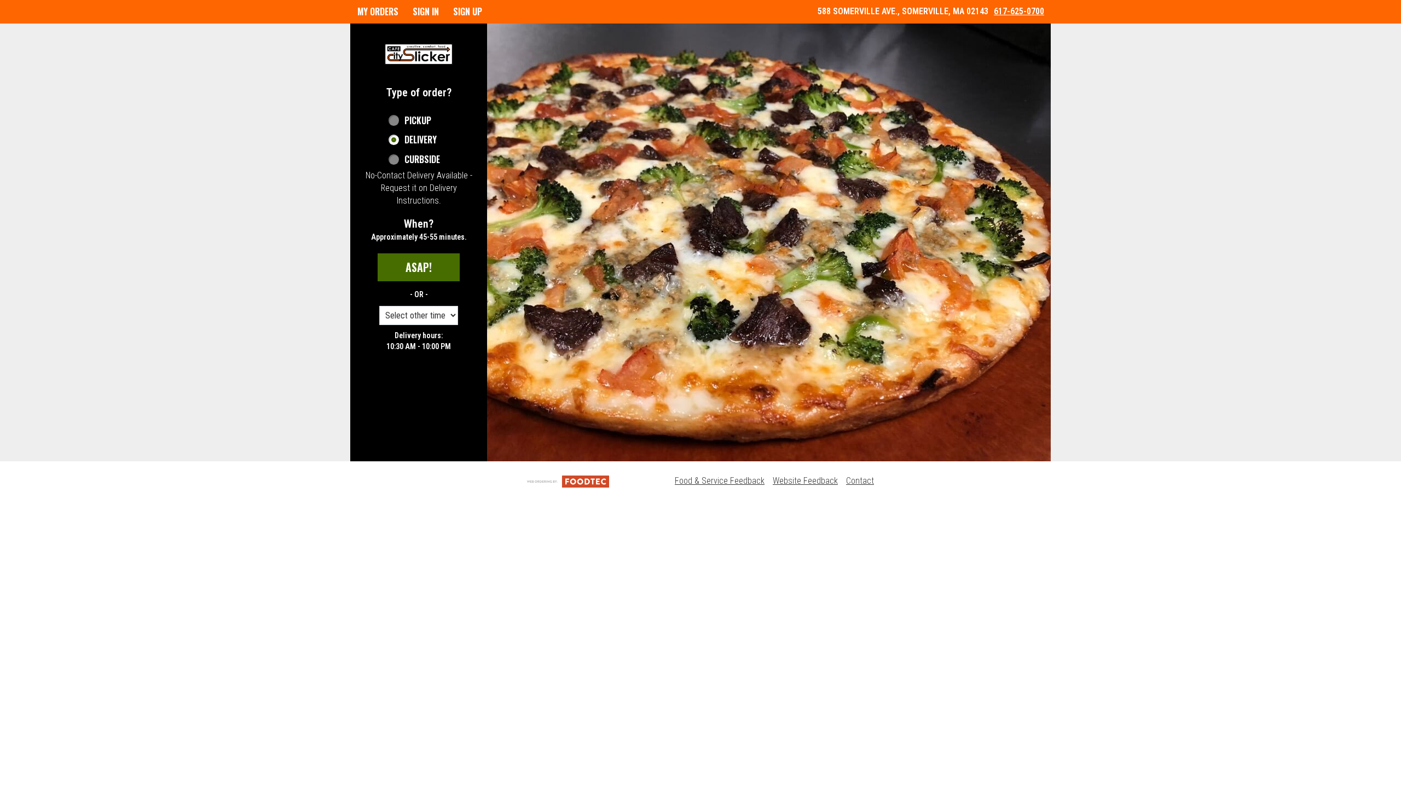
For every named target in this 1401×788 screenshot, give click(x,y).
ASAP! (419, 267)
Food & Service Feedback (720, 481)
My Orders (377, 11)
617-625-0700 (1019, 11)
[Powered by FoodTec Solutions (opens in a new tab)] (568, 481)
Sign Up (467, 11)
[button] (419, 54)
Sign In (426, 11)
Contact (860, 481)
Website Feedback (805, 481)
